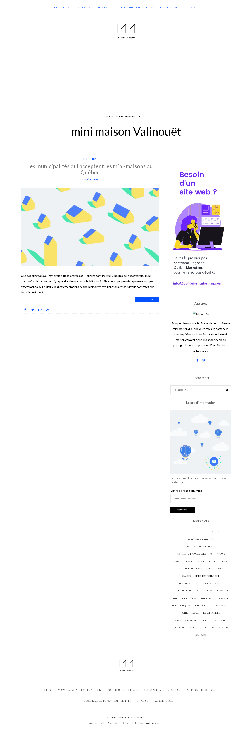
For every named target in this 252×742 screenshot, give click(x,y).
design (212, 561)
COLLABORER (152, 690)
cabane (221, 554)
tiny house (178, 627)
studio (203, 620)
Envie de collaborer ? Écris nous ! (126, 717)
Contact (193, 7)
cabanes (178, 561)
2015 (198, 532)
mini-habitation (189, 598)
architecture (211, 532)
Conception (61, 7)
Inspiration (105, 7)
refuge (195, 613)
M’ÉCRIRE (174, 690)
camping (201, 561)
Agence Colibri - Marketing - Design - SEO (113, 722)
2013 (191, 532)
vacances (223, 627)
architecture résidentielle (200, 546)
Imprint (143, 701)
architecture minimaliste (200, 539)
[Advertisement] (126, 77)
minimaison (206, 598)
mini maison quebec (181, 605)
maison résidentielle (183, 591)
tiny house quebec (197, 627)
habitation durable (189, 583)
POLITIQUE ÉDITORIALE (123, 690)
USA (212, 627)
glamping (186, 576)
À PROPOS (45, 690)
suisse (214, 620)
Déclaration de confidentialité (107, 701)
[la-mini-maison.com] (126, 30)
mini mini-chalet (203, 605)
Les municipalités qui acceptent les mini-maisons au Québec (90, 169)
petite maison (222, 605)
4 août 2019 (90, 179)
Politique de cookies (201, 690)
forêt (208, 568)
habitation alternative (207, 576)
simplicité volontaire (185, 620)
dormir (223, 561)
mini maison (222, 598)
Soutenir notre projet (137, 7)
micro (209, 591)
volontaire (200, 635)
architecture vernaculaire (191, 554)
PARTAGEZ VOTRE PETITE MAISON (79, 690)
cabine (189, 561)
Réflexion (83, 7)
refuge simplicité (211, 613)
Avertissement (165, 701)
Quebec (184, 613)
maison (218, 583)
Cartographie (170, 7)
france (219, 568)
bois (211, 554)
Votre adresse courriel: (186, 490)
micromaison (222, 591)
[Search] (227, 390)
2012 (184, 532)
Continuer (147, 299)
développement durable (190, 568)
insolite (207, 583)
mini (175, 598)
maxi (199, 591)
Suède (223, 620)
